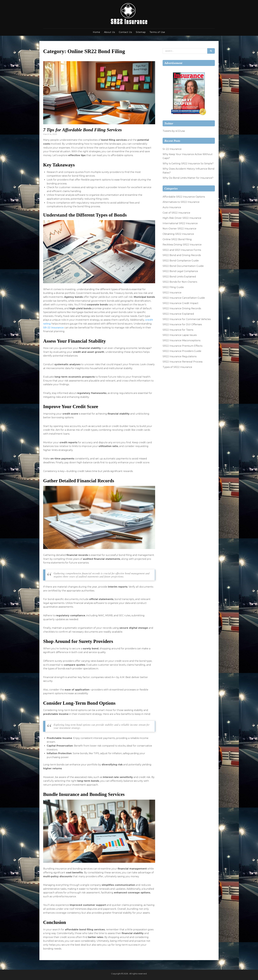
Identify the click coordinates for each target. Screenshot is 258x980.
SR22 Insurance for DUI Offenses (182, 324)
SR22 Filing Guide (173, 287)
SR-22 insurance (53, 327)
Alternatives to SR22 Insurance (181, 202)
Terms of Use (157, 32)
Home (96, 32)
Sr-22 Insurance (172, 149)
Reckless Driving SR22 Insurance (182, 244)
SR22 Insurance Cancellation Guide (184, 297)
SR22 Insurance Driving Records (182, 308)
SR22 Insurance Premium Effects (182, 345)
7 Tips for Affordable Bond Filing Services (82, 129)
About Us (109, 32)
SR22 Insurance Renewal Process (182, 361)
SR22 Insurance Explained (178, 313)
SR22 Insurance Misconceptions (181, 340)
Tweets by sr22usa (174, 131)
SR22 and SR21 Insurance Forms (182, 250)
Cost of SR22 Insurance (176, 212)
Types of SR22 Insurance (177, 367)
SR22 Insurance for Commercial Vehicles (187, 319)
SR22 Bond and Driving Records (182, 255)
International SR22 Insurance (180, 223)
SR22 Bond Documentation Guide (183, 266)
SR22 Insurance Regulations (179, 356)
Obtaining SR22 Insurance (178, 234)
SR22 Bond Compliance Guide (181, 260)
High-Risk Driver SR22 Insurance (182, 218)
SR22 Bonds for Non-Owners (180, 281)
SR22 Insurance (172, 292)
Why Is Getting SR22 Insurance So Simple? (188, 163)
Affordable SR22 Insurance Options (184, 196)
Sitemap (141, 32)
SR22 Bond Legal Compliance (180, 271)
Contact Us (125, 32)
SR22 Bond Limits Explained (179, 276)
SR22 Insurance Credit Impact (180, 303)
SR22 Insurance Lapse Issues (180, 335)
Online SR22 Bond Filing (177, 239)
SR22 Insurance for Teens (178, 329)
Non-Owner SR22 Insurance (179, 228)
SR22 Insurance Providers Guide (182, 351)
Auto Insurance (172, 207)
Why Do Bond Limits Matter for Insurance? (188, 177)
